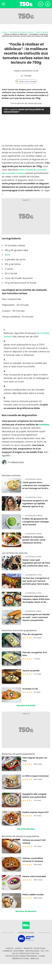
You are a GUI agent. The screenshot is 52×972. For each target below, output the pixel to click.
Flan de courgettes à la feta (34, 654)
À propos (10, 948)
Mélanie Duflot (17, 462)
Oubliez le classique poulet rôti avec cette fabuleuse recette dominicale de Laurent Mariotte (34, 540)
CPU (47, 951)
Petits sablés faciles (33, 894)
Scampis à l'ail (30, 688)
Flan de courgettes (32, 634)
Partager (28, 76)
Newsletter (28, 948)
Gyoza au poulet (31, 670)
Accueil (4, 32)
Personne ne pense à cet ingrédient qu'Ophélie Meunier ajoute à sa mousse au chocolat (35, 503)
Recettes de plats (26, 829)
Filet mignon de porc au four (34, 759)
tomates (44, 424)
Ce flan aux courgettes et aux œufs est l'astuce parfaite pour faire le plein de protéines (36, 581)
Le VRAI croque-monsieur (35, 776)
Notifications (39, 948)
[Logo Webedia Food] (26, 938)
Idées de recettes (42, 32)
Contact (18, 948)
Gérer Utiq (34, 958)
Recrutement (19, 951)
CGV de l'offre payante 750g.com (25, 953)
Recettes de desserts (26, 911)
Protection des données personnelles (21, 956)
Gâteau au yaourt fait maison (34, 841)
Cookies (41, 956)
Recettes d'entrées (26, 705)
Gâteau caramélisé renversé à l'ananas (32, 860)
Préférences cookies (20, 958)
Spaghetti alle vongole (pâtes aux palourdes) (34, 795)
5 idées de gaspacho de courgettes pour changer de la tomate (35, 521)
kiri (8, 254)
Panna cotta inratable (34, 876)
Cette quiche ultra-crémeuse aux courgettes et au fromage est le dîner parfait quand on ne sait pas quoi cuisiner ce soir (36, 485)
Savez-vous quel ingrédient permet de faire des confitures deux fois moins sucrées (36, 563)
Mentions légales (32, 951)
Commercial (7, 951)
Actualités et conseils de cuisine (21, 32)
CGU (42, 951)
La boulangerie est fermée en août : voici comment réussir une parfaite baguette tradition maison (36, 617)
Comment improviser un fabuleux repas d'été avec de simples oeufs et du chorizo (36, 599)
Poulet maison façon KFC (35, 812)
